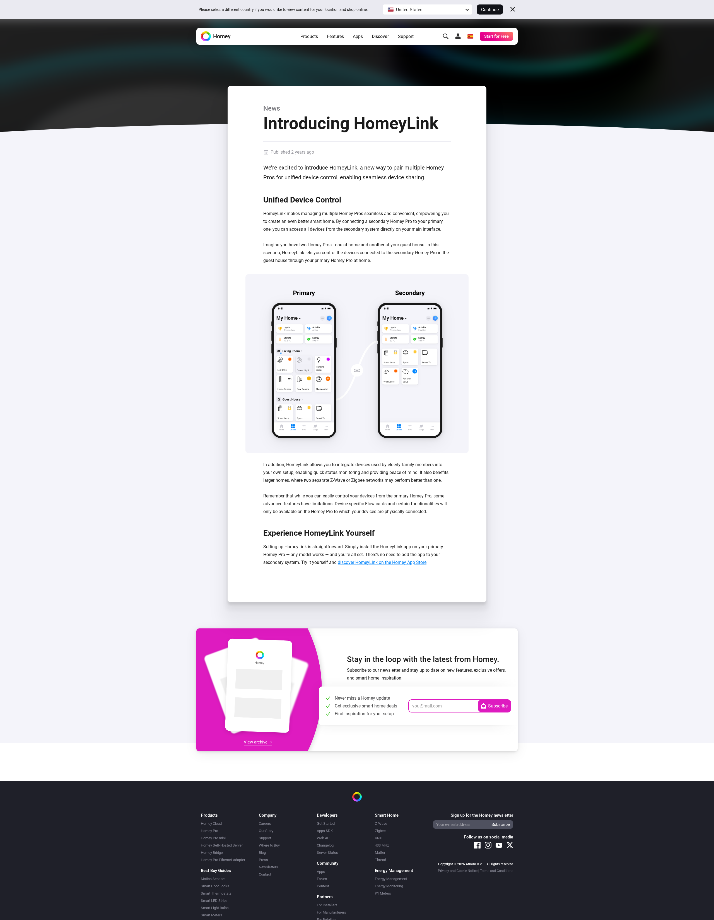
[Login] (458, 36)
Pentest (323, 886)
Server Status (327, 852)
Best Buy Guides (216, 870)
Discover (380, 36)
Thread (380, 860)
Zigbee (380, 831)
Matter (380, 852)
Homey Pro (209, 831)
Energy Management (391, 879)
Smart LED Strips (214, 900)
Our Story (266, 831)
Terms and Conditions (496, 871)
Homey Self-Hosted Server (222, 845)
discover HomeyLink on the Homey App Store (382, 562)
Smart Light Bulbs (215, 908)
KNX (378, 838)
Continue (490, 9)
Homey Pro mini (213, 838)
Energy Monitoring (389, 886)
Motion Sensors (213, 879)
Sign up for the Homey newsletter (482, 815)
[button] (427, 9)
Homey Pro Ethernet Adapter (223, 860)
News (271, 108)
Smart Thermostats (216, 893)
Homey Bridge (212, 852)
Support (406, 36)
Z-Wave (381, 823)
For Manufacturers (331, 912)
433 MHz (382, 845)
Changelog (325, 845)
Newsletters (268, 867)
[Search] (446, 36)
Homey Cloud (211, 823)
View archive (256, 742)
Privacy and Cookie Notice (457, 871)
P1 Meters (383, 893)
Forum (322, 879)
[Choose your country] (470, 36)
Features (335, 36)
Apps (358, 36)
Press (263, 860)
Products (309, 36)
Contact (265, 874)
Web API (324, 838)
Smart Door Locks (215, 886)
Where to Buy (269, 845)
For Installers (327, 905)
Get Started (326, 823)
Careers (265, 823)
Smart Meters (211, 915)
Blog (262, 852)
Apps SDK (325, 831)
